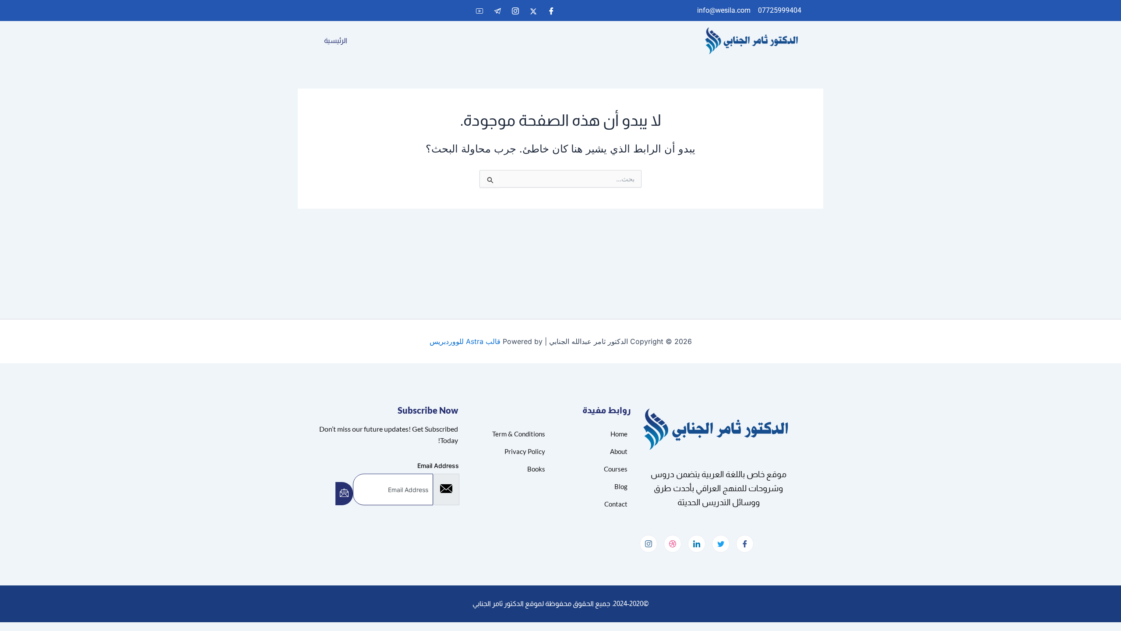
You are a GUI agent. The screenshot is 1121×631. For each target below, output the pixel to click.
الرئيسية (335, 40)
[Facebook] (551, 11)
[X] (533, 11)
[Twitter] (721, 544)
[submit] (344, 493)
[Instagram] (515, 11)
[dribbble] (672, 544)
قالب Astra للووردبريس (465, 341)
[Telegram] (497, 11)
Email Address (438, 465)
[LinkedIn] (696, 544)
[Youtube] (479, 11)
